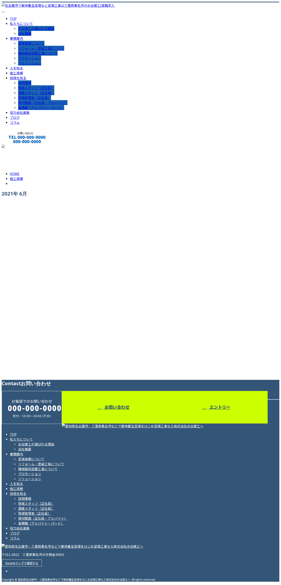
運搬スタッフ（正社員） (36, 92)
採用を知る (18, 77)
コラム (15, 122)
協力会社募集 (20, 112)
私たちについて (21, 23)
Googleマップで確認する (21, 563)
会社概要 (24, 33)
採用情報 (24, 82)
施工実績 (16, 72)
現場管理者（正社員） (34, 97)
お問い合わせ (116, 407)
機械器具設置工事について (38, 53)
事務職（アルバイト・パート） (41, 107)
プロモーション (29, 58)
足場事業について (31, 43)
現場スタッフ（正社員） (36, 87)
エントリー (219, 407)
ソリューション (29, 63)
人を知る (16, 68)
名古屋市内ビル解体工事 (23, 355)
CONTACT (16, 147)
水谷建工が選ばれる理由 (36, 28)
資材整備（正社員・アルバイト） (42, 102)
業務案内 (16, 38)
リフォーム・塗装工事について (41, 48)
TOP (13, 18)
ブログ (15, 117)
